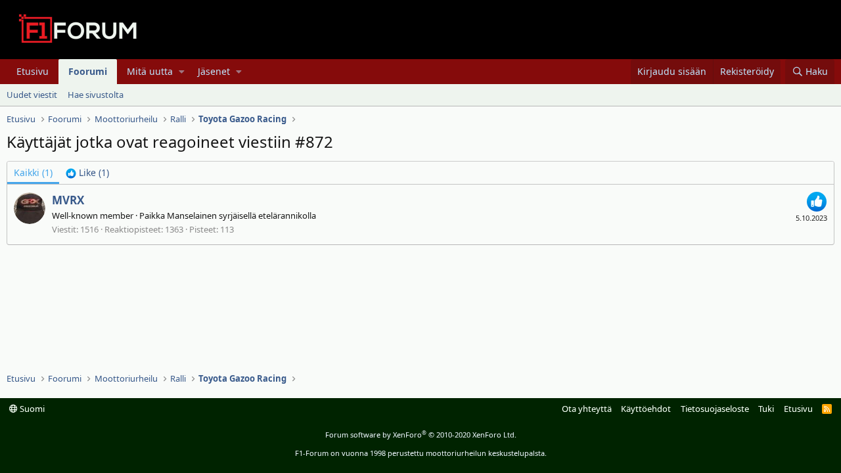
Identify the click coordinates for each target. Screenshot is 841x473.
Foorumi (87, 71)
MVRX (68, 200)
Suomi (31, 409)
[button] (181, 71)
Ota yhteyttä (587, 409)
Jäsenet (214, 71)
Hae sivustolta (96, 95)
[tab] (87, 173)
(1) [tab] (33, 172)
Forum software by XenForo (420, 434)
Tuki (766, 409)
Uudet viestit (32, 95)
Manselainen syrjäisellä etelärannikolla (241, 215)
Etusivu (32, 71)
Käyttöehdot (646, 409)
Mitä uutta (150, 71)
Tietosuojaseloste (715, 409)
